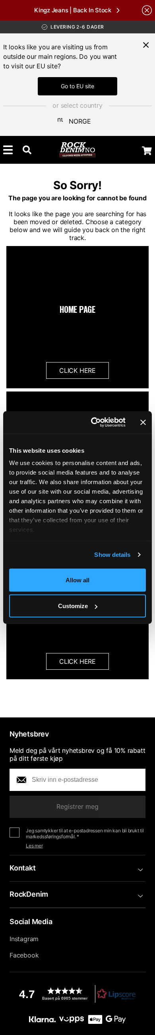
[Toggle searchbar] (27, 149)
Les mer (34, 846)
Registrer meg (77, 806)
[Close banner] (143, 422)
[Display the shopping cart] (147, 150)
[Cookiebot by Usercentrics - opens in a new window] (94, 422)
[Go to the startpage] (78, 150)
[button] (77, 994)
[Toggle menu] (8, 150)
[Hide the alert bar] (147, 10)
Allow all (77, 579)
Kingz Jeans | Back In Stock (72, 10)
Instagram (24, 939)
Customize (73, 606)
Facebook (24, 955)
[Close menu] (146, 45)
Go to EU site (77, 86)
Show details (112, 554)
